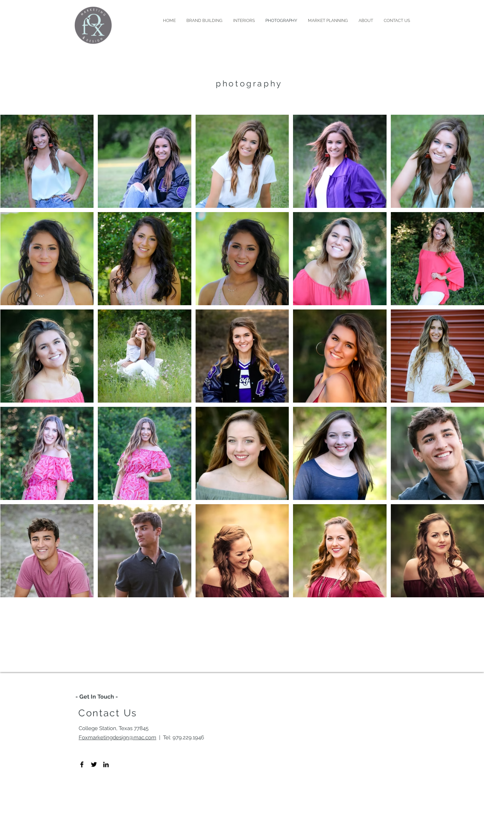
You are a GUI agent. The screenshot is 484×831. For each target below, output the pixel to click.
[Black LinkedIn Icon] (106, 764)
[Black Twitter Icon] (94, 764)
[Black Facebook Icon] (82, 764)
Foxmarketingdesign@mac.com (117, 737)
